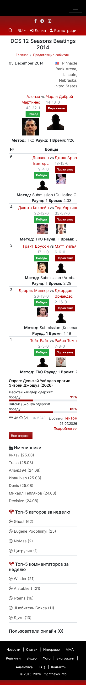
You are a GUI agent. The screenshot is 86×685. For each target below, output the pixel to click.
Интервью (51, 649)
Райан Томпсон (69, 340)
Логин (39, 30)
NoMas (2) (23, 541)
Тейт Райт (39, 340)
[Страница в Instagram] (49, 21)
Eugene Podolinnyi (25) (34, 531)
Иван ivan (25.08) (25, 477)
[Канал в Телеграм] (42, 21)
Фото (46, 658)
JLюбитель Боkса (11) (33, 607)
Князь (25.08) (21, 455)
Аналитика (24, 667)
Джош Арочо (67, 157)
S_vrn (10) (22, 617)
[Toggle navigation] (75, 8)
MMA (70, 649)
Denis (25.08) (21, 485)
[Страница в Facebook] (36, 21)
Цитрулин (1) (25, 550)
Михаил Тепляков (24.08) (32, 493)
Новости (13, 649)
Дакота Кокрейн (33, 207)
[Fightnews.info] (43, 8)
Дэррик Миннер (34, 290)
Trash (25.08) (21, 462)
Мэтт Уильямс (68, 246)
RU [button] (20, 30)
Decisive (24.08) (23, 500)
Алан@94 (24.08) (25, 470)
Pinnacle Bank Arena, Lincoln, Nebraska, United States (65, 74)
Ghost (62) (23, 521)
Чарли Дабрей (59, 96)
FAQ (42, 667)
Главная (22, 55)
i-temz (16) (23, 598)
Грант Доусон (36, 246)
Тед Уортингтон (69, 207)
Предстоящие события (51, 55)
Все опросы (20, 436)
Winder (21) (24, 578)
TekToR (70, 418)
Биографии (65, 658)
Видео (32, 658)
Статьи (31, 649)
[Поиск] (10, 30)
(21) (26, 418)
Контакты (58, 667)
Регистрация (66, 30)
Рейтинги (13, 658)
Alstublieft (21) (26, 588)
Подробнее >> (65, 428)
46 (15, 418)
